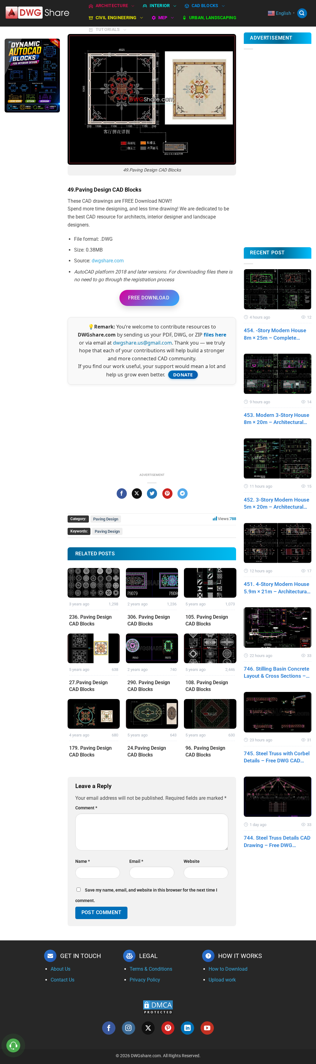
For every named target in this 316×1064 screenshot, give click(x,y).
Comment (86, 808)
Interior (160, 5)
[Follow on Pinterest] (168, 1028)
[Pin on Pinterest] (167, 493)
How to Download (228, 969)
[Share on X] (137, 493)
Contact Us (62, 980)
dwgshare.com (108, 261)
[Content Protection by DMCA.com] (158, 1007)
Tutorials (108, 29)
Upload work (222, 980)
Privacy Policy (145, 980)
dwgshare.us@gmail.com (142, 342)
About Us (60, 969)
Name (82, 861)
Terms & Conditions (151, 969)
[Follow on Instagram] (128, 1028)
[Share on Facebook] (122, 493)
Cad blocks (205, 5)
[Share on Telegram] (182, 493)
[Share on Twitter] (152, 493)
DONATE (183, 374)
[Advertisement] (32, 215)
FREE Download (148, 298)
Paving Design (105, 519)
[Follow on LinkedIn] (187, 1028)
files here (215, 334)
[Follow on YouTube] (207, 1028)
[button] (302, 13)
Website (192, 861)
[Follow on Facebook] (108, 1028)
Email (136, 861)
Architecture (112, 5)
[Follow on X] (148, 1028)
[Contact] (13, 1046)
